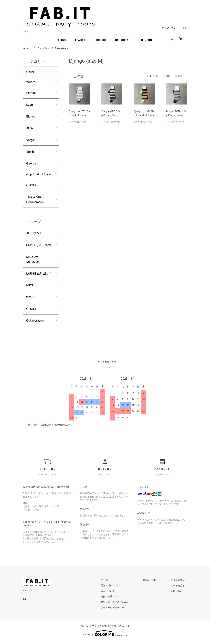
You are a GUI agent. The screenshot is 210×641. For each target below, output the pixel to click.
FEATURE (80, 40)
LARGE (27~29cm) (38, 273)
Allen (29, 128)
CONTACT (146, 40)
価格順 (166, 76)
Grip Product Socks (42, 48)
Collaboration (35, 320)
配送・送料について (111, 585)
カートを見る (178, 585)
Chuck (30, 72)
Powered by (88, 634)
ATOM (153, 579)
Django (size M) (62, 48)
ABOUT (62, 40)
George (31, 163)
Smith (30, 151)
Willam (30, 82)
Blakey (30, 116)
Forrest (31, 92)
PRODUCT (100, 40)
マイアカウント (170, 27)
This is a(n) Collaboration (35, 199)
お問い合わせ (178, 591)
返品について (108, 591)
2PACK (31, 297)
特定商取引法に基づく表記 (114, 602)
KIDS (29, 285)
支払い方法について (111, 596)
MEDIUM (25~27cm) (33, 259)
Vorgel (30, 140)
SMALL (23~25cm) (38, 245)
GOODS (31, 185)
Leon (29, 104)
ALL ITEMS (33, 233)
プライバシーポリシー (112, 607)
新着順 (178, 76)
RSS (145, 579)
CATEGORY (121, 40)
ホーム (26, 48)
